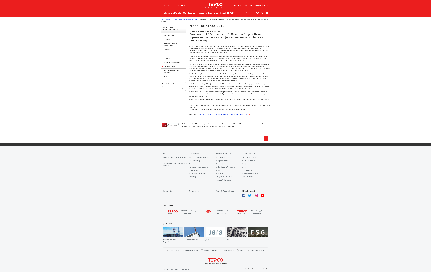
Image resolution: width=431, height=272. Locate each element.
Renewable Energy (195, 161)
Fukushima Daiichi (172, 13)
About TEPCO (227, 13)
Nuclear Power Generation (197, 173)
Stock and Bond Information (225, 167)
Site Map (165, 269)
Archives (167, 39)
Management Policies (222, 161)
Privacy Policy (184, 269)
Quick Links (166, 5)
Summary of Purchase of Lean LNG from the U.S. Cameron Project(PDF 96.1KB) (223, 114)
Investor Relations (208, 13)
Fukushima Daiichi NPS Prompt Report (171, 44)
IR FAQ (218, 170)
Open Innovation (194, 170)
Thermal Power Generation (197, 157)
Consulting (192, 177)
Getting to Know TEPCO (223, 177)
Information (219, 157)
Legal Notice (174, 269)
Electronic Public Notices (223, 180)
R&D (243, 164)
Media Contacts (169, 77)
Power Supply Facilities (249, 173)
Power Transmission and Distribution (201, 164)
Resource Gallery (169, 66)
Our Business (190, 13)
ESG (243, 167)
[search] (247, 13)
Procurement (246, 170)
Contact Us (238, 5)
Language (180, 5)
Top (162, 19)
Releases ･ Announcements (173, 19)
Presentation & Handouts (172, 62)
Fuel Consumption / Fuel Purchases (171, 72)
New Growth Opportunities (197, 167)
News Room (248, 5)
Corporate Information (249, 157)
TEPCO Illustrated (247, 177)
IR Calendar (219, 173)
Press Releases (188, 19)
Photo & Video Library (261, 5)
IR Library (219, 164)
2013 (196, 19)
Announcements (169, 54)
